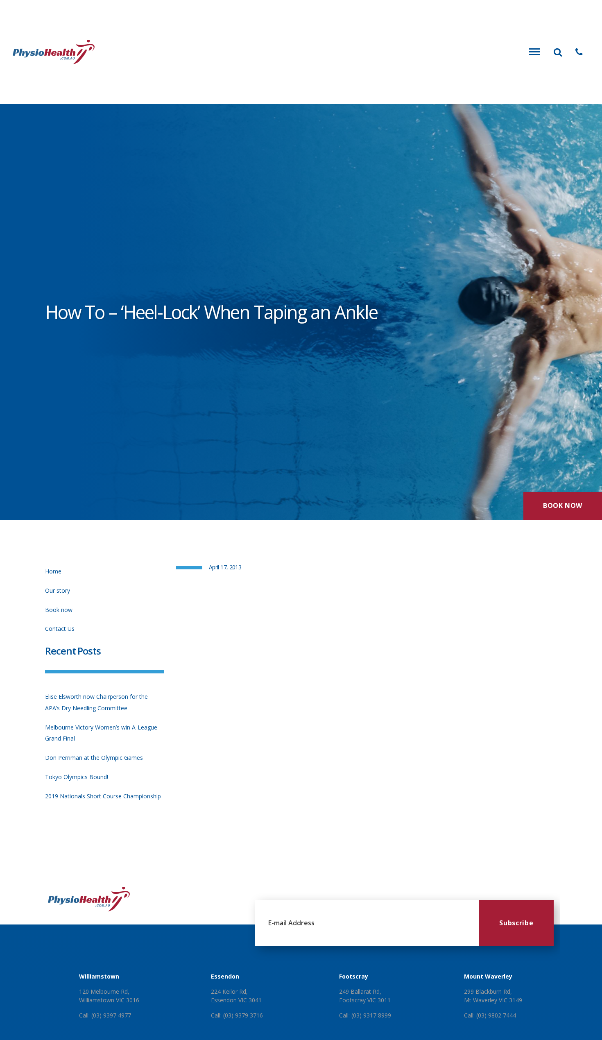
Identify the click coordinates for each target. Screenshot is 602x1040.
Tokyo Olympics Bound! (76, 777)
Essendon (225, 976)
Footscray (353, 976)
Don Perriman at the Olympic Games (94, 757)
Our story (57, 590)
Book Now (562, 505)
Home (53, 571)
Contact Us (60, 628)
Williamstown (99, 976)
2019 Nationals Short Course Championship (103, 796)
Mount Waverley (488, 976)
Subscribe (516, 922)
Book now (58, 610)
